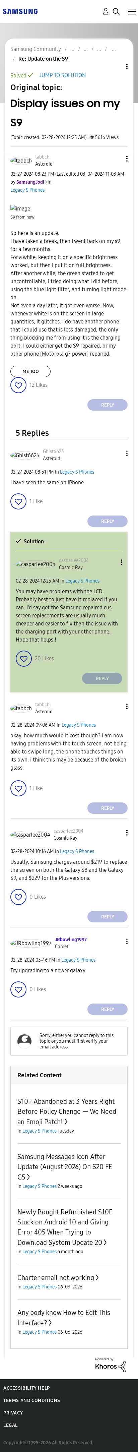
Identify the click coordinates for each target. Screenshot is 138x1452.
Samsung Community (35, 49)
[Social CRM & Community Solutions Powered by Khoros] (110, 1365)
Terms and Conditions (31, 1400)
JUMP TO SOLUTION (62, 75)
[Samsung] (20, 11)
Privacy (13, 1413)
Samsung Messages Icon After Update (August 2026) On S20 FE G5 (64, 1167)
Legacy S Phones (27, 190)
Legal (10, 1425)
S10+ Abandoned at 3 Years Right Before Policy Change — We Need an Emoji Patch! (66, 1111)
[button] (116, 159)
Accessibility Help (26, 1388)
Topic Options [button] (116, 66)
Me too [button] (30, 371)
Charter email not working (55, 1278)
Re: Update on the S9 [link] (43, 59)
